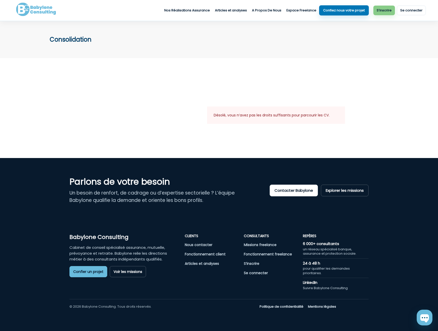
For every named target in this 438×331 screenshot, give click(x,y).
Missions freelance (260, 244)
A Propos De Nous (266, 10)
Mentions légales (322, 306)
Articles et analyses (231, 10)
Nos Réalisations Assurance (187, 10)
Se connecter (411, 10)
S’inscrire (384, 10)
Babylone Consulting (99, 237)
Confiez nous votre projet (344, 10)
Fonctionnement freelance (268, 254)
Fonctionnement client (205, 254)
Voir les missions (128, 271)
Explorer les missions (345, 190)
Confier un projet (88, 271)
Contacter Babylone (294, 190)
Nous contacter (198, 244)
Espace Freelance (301, 10)
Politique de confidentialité (281, 306)
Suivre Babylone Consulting (325, 288)
